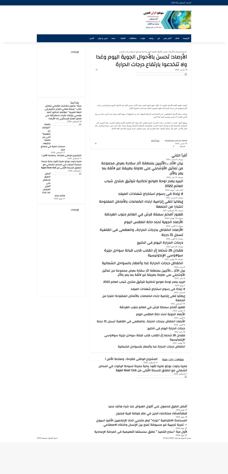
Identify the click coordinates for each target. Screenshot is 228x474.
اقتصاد (122, 38)
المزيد (91, 38)
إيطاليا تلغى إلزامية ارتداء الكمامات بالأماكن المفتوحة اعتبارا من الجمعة (141, 204)
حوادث (142, 38)
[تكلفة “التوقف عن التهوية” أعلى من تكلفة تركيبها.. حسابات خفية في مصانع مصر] (67, 125)
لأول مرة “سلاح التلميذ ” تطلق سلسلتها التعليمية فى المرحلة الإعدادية (140, 432)
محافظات (133, 38)
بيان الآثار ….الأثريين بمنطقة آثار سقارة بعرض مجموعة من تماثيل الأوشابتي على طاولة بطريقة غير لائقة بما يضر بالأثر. (142, 168)
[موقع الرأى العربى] (166, 20)
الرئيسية (186, 38)
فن (158, 38)
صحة (113, 38)
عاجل (177, 38)
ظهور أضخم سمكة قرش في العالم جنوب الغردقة (143, 214)
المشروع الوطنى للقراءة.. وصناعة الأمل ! (131, 359)
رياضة (151, 38)
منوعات (177, 52)
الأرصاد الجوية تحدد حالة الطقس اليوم (153, 222)
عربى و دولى (103, 38)
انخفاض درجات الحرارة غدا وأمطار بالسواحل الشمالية (142, 263)
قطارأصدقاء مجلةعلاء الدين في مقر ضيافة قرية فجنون (151, 413)
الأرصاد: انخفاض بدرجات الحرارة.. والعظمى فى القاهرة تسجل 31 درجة (141, 232)
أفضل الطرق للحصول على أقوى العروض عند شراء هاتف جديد (147, 406)
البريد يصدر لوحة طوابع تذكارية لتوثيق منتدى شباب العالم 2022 (143, 183)
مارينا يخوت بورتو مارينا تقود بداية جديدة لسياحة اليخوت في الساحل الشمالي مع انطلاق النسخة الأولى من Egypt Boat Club (143, 368)
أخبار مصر (167, 38)
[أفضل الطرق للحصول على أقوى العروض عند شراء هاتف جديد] (161, 377)
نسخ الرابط (155, 141)
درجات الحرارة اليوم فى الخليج (160, 242)
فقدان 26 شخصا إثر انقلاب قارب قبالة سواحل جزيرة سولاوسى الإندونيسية (143, 253)
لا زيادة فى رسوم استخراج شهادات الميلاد (150, 193)
